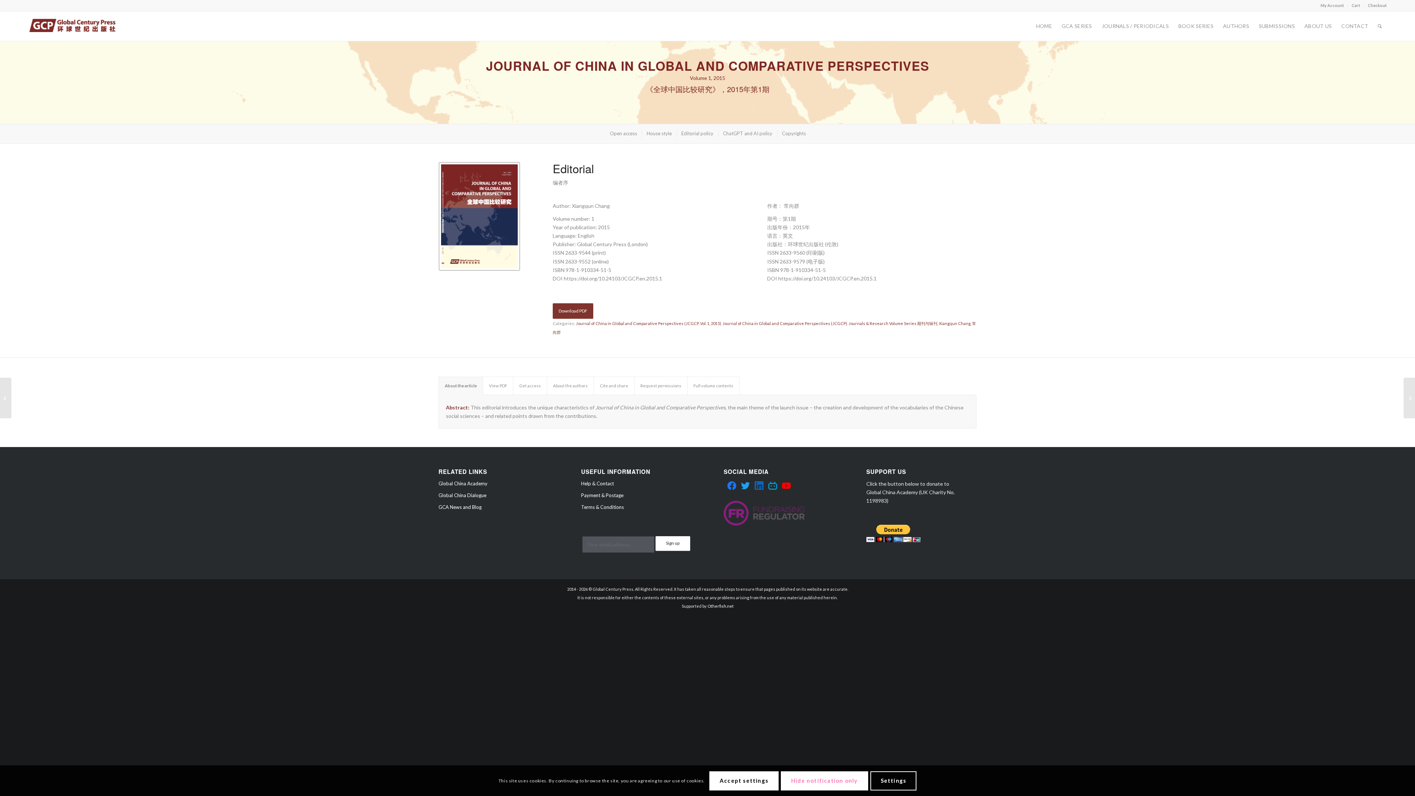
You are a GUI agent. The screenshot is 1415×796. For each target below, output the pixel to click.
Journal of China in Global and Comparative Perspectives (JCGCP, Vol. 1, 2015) (648, 323)
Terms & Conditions (602, 507)
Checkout (1377, 5)
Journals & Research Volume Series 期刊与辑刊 (893, 323)
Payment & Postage (602, 495)
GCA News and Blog (460, 507)
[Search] (1380, 26)
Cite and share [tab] (614, 385)
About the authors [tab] (570, 385)
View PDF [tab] (498, 385)
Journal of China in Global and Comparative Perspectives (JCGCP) (785, 323)
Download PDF (573, 311)
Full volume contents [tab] (713, 385)
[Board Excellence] (1409, 398)
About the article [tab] (461, 385)
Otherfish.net (721, 606)
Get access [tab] (530, 385)
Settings (893, 780)
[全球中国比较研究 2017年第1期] (5, 398)
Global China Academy (463, 483)
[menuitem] (1332, 5)
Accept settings (744, 780)
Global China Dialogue (462, 495)
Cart (1356, 5)
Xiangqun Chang (955, 323)
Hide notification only (824, 780)
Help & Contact (597, 483)
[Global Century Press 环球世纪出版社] (72, 26)
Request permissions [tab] (660, 385)
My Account (1332, 5)
